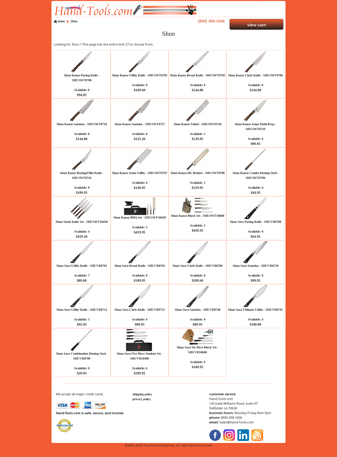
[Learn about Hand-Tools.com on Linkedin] (243, 434)
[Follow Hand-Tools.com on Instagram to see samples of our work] (229, 434)
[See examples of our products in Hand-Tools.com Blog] (257, 434)
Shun (73, 21)
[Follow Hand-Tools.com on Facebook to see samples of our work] (215, 434)
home (61, 21)
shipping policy (142, 394)
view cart (256, 24)
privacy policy (141, 399)
